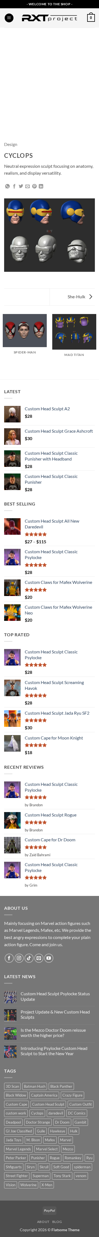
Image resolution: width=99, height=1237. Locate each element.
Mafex (50, 1140)
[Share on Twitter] (21, 186)
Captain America (44, 1095)
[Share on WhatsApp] (7, 186)
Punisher (38, 1158)
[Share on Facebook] (14, 186)
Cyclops (37, 1113)
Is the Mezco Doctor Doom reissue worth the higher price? (53, 1032)
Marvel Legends (18, 1149)
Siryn (31, 1167)
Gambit (80, 1122)
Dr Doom (62, 1122)
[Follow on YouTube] (48, 958)
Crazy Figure (72, 1095)
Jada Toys (13, 1140)
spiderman (82, 1167)
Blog (57, 1222)
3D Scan (12, 1086)
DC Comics (77, 1113)
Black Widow (16, 1095)
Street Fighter (17, 1176)
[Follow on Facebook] (9, 958)
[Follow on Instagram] (19, 958)
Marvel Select (47, 1149)
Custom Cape (16, 1104)
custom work (16, 1113)
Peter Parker (16, 1158)
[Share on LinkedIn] (41, 186)
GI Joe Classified (19, 1131)
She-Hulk (77, 296)
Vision (10, 1185)
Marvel (65, 1140)
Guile (41, 1131)
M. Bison (33, 1140)
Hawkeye (57, 1131)
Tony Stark (62, 1176)
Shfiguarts (14, 1167)
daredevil (55, 1113)
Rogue (55, 1158)
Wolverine (28, 1185)
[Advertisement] (49, 80)
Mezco (68, 1149)
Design (10, 144)
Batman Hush (34, 1086)
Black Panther (61, 1086)
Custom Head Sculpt (48, 1104)
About (43, 1222)
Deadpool (13, 1122)
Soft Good (61, 1167)
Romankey (73, 1158)
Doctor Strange (38, 1122)
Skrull (44, 1167)
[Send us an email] (38, 958)
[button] (9, 18)
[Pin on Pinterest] (34, 186)
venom (81, 1176)
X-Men (47, 1185)
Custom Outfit (80, 1104)
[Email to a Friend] (27, 186)
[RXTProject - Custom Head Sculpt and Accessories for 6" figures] (49, 18)
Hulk (74, 1131)
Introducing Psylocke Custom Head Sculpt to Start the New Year (54, 1051)
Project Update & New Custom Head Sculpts (55, 1014)
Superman (41, 1176)
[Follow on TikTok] (29, 958)
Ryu (89, 1158)
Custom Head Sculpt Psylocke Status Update (55, 996)
